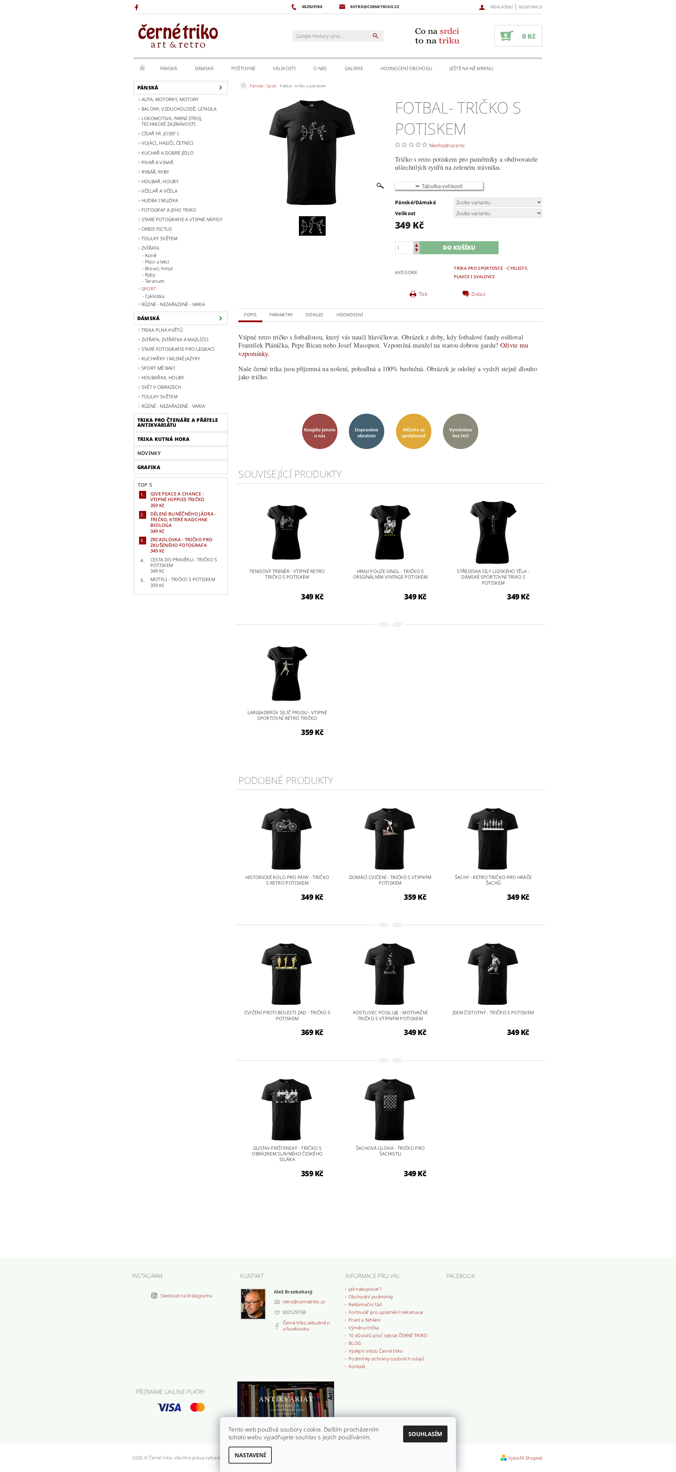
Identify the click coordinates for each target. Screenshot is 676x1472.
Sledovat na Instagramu (186, 1295)
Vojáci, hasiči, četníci (167, 143)
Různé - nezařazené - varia (173, 304)
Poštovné (243, 68)
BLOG (355, 1343)
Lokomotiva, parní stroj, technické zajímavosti (172, 121)
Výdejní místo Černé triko (376, 1351)
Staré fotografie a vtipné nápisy (182, 219)
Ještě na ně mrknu (471, 68)
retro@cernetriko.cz (304, 1301)
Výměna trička (364, 1327)
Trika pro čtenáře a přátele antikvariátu (177, 422)
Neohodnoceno (447, 145)
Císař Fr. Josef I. (161, 133)
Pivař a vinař (157, 162)
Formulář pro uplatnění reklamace (386, 1312)
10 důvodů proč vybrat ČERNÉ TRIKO (388, 1335)
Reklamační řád (365, 1304)
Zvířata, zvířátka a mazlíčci (175, 339)
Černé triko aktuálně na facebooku (306, 1326)
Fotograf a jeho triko (169, 210)
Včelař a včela (159, 191)
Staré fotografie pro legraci (178, 349)
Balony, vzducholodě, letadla (179, 109)
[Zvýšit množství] (416, 244)
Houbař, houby (160, 181)
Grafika (148, 467)
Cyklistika (154, 296)
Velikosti (284, 68)
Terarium (155, 281)
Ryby (150, 274)
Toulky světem (159, 238)
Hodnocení (350, 315)
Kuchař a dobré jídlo (168, 153)
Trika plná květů (162, 330)
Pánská (168, 68)
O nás (320, 68)
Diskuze (315, 315)
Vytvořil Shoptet (525, 1458)
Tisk (423, 294)
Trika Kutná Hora (163, 439)
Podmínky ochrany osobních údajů (386, 1358)
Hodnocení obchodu (406, 68)
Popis (250, 315)
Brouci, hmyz (159, 268)
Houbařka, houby (163, 377)
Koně (150, 255)
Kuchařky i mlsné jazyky (171, 358)
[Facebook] (137, 7)
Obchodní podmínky (371, 1296)
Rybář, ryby (155, 172)
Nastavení (250, 1455)
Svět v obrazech (161, 387)
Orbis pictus (157, 229)
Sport (149, 289)
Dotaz (478, 294)
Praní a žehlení (365, 1320)
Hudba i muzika (160, 200)
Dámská (204, 68)
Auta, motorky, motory (170, 99)
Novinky (149, 453)
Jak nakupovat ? (365, 1289)
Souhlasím (425, 1434)
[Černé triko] (178, 36)
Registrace (530, 7)
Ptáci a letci (157, 261)
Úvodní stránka (142, 68)
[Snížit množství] (416, 251)
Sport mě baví (158, 368)
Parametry (281, 315)
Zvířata (150, 248)
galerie (354, 68)
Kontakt (357, 1366)
